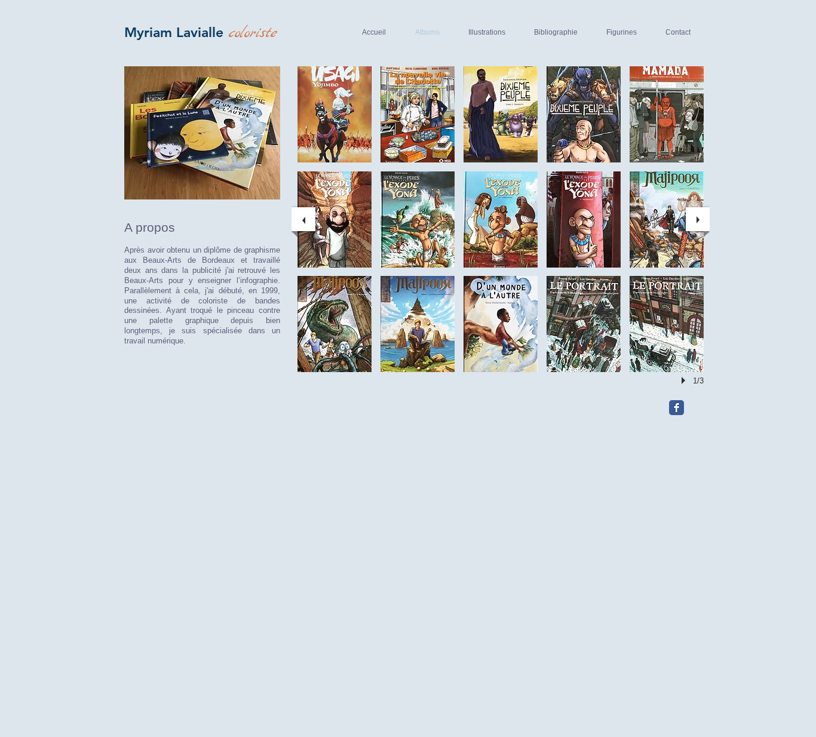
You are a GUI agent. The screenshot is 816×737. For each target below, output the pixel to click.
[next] (698, 219)
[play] (685, 380)
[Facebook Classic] (676, 407)
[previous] (303, 219)
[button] (334, 114)
